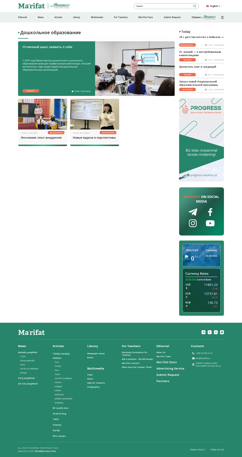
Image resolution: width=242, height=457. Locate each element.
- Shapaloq (58, 402)
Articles (58, 17)
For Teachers (121, 17)
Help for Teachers (96, 383)
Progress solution (45, 451)
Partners (162, 381)
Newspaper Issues (96, 353)
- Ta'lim (22, 356)
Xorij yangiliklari (26, 378)
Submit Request (172, 17)
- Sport (22, 364)
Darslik (56, 430)
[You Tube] (222, 332)
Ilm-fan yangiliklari (28, 383)
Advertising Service (170, 368)
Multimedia (97, 17)
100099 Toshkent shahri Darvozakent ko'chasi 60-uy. (208, 364)
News (41, 17)
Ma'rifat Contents (131, 363)
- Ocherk (57, 366)
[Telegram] (203, 332)
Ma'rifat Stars (145, 17)
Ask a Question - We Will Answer (137, 359)
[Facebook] (210, 332)
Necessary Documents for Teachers (134, 353)
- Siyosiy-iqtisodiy (26, 360)
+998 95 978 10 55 (204, 353)
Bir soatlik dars (60, 408)
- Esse (56, 362)
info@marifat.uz (203, 358)
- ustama (57, 382)
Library (76, 17)
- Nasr (56, 370)
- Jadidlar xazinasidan (62, 398)
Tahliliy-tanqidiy (61, 353)
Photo (90, 378)
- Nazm (56, 374)
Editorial (22, 17)
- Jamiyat (23, 372)
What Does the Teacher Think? (137, 367)
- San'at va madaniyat (29, 368)
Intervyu (57, 424)
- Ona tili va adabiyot (62, 378)
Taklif (56, 419)
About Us (160, 352)
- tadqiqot (57, 386)
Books (90, 357)
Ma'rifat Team (163, 356)
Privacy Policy (197, 449)
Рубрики (196, 17)
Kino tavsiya (59, 436)
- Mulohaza (58, 394)
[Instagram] (216, 332)
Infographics (93, 387)
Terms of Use (217, 449)
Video (90, 374)
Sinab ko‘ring (59, 413)
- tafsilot (57, 390)
